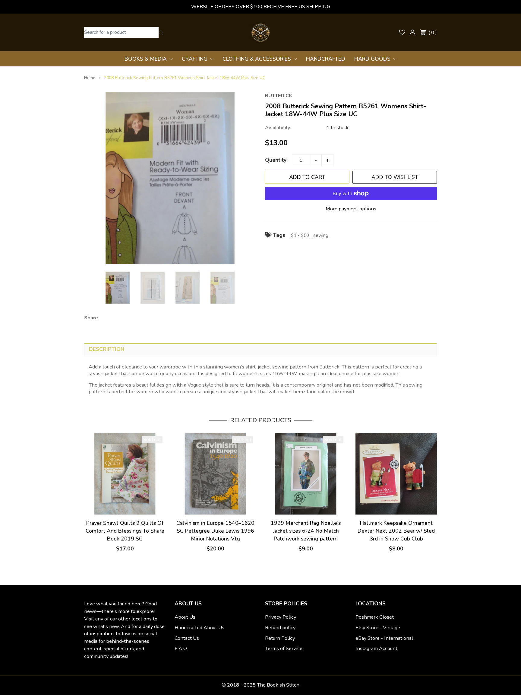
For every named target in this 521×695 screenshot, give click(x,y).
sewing (320, 235)
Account (412, 32)
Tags (278, 235)
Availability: (278, 127)
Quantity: (276, 160)
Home (89, 78)
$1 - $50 (300, 235)
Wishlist (402, 32)
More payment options (351, 208)
